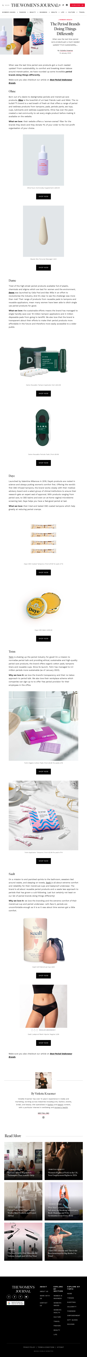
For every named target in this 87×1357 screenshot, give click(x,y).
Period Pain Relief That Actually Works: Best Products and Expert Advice (22, 1213)
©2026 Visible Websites (43, 1351)
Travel (82, 12)
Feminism (71, 1311)
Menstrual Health (16, 1207)
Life (62, 12)
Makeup (12, 1249)
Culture (71, 12)
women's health (61, 1107)
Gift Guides (72, 1320)
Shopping (71, 1302)
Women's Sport (55, 1204)
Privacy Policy (29, 1347)
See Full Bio (43, 1113)
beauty (60, 1105)
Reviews (70, 1324)
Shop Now (43, 196)
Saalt (48, 883)
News (69, 1293)
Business (43, 12)
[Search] (3, 5)
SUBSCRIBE (76, 5)
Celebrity (71, 1307)
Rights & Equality (56, 1169)
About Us (44, 1291)
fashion (50, 1105)
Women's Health (65, 19)
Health (54, 12)
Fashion (22, 12)
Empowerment (73, 1315)
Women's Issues (8, 12)
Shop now (43, 639)
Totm (11, 657)
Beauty (33, 12)
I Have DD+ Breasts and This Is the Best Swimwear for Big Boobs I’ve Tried (62, 1253)
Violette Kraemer (66, 50)
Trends (70, 1298)
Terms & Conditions (46, 1347)
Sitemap (60, 1347)
